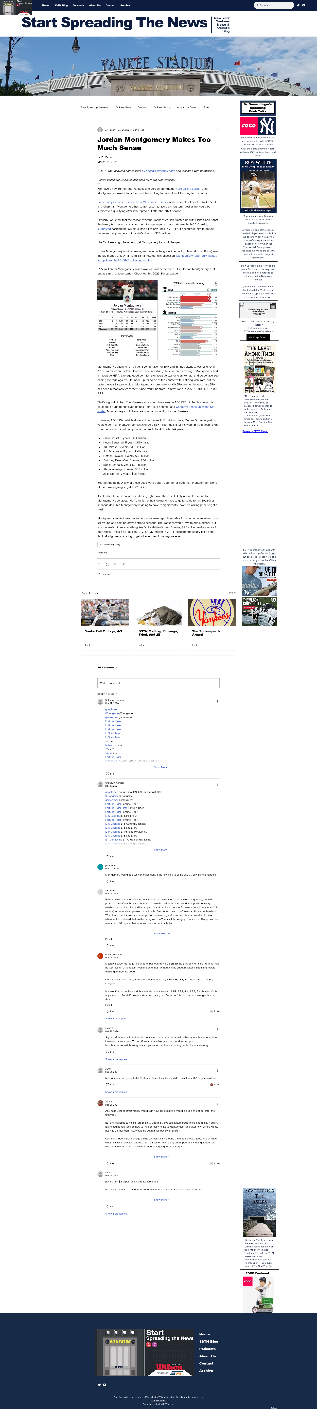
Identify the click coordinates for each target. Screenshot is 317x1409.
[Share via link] (123, 564)
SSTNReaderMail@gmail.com (258, 331)
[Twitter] (298, 5)
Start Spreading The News (114, 22)
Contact (206, 1363)
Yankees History (162, 107)
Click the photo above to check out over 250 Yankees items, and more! (258, 152)
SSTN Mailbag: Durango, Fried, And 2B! (158, 633)
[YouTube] (304, 5)
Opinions (102, 552)
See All (232, 592)
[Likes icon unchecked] (107, 774)
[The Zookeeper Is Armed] (212, 612)
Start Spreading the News (94, 107)
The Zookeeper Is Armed (206, 633)
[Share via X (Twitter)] (107, 564)
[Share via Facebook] (99, 564)
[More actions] (218, 130)
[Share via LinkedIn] (115, 564)
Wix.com (169, 1404)
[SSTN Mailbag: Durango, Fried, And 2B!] (158, 612)
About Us (207, 1356)
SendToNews (158, 1400)
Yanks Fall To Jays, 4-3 (103, 631)
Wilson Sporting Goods (170, 1397)
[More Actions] (218, 702)
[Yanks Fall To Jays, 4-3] (105, 612)
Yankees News (123, 107)
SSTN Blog (208, 1341)
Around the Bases (186, 107)
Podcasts (207, 1349)
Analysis (142, 107)
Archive (206, 1370)
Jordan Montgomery (110, 544)
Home (204, 1334)
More (206, 107)
